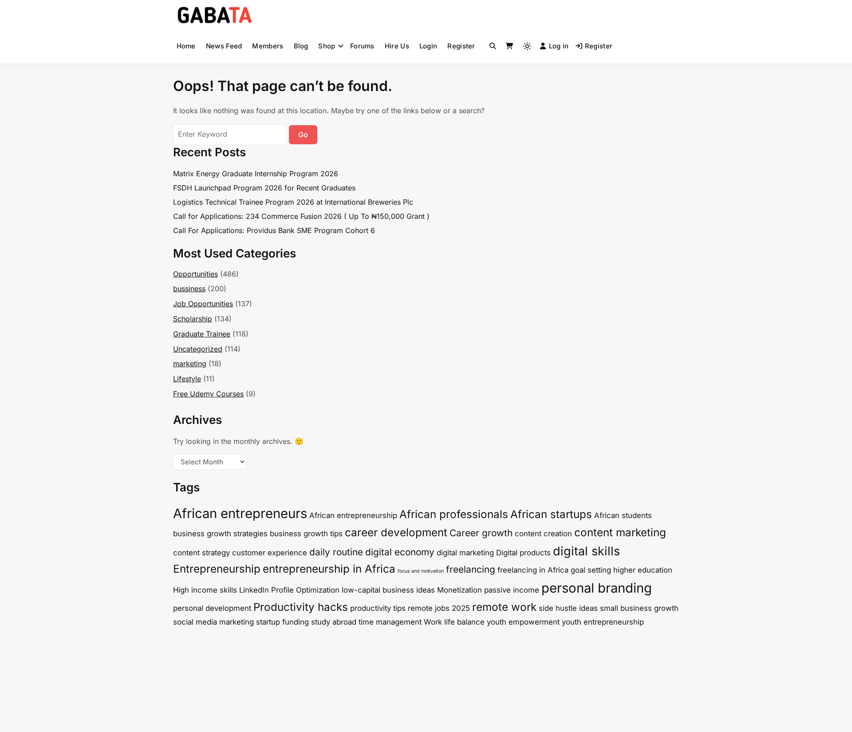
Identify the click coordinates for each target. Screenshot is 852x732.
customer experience (269, 552)
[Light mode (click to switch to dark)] (527, 46)
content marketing (620, 532)
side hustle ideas (568, 608)
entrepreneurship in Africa (329, 568)
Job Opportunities (203, 303)
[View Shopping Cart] (509, 46)
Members (267, 46)
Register (461, 46)
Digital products (523, 552)
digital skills (586, 551)
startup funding (282, 621)
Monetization (459, 590)
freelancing (470, 569)
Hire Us (397, 46)
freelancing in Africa (532, 570)
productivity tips (378, 608)
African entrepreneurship (353, 515)
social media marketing (213, 621)
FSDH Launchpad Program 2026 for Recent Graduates (264, 187)
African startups (551, 514)
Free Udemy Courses (208, 393)
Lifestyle (187, 378)
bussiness (189, 288)
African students (623, 515)
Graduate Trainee (201, 333)
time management (390, 621)
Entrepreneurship (216, 568)
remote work (504, 607)
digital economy (399, 552)
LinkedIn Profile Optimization (289, 590)
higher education (642, 570)
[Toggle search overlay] (492, 46)
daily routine (336, 552)
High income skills (205, 590)
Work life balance (454, 621)
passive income (511, 590)
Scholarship (192, 318)
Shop (326, 46)
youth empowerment (523, 621)
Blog (301, 46)
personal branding (596, 588)
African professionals (453, 514)
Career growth (481, 532)
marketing (189, 363)
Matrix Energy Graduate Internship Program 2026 (255, 173)
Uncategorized (197, 348)
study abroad (333, 621)
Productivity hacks (300, 607)
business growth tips (306, 533)
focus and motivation (421, 571)
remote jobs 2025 (439, 608)
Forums (362, 46)
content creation (543, 533)
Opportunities (195, 273)
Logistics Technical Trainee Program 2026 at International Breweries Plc (293, 202)
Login (428, 46)
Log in (559, 46)
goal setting (591, 570)
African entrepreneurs (240, 513)
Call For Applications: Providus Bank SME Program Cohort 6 (274, 230)
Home (186, 46)
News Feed (224, 46)
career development (396, 532)
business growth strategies (220, 533)
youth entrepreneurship (603, 621)
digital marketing (465, 552)
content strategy (201, 552)
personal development (212, 608)
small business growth (639, 608)
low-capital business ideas (388, 590)
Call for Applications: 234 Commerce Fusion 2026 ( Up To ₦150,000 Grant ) (301, 216)
